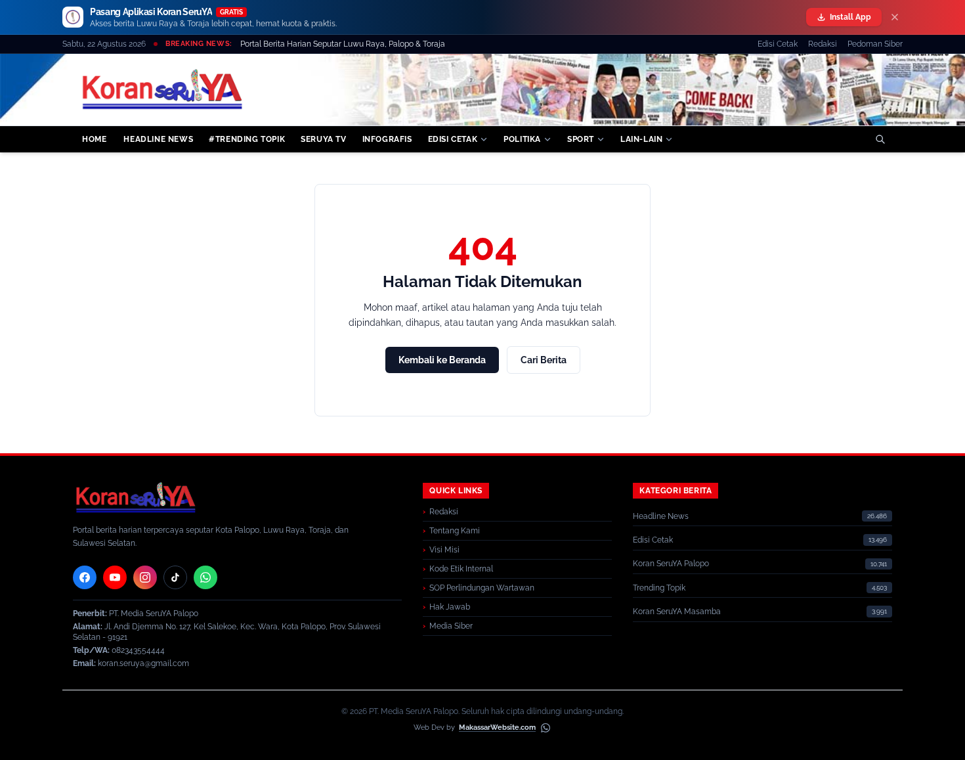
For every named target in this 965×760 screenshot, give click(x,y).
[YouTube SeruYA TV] (115, 577)
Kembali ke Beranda (442, 360)
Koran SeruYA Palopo (671, 563)
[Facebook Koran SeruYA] (84, 577)
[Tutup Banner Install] (895, 17)
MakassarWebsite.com (497, 727)
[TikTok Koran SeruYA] (175, 577)
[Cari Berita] (880, 139)
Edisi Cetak (778, 44)
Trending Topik (659, 587)
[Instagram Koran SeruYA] (145, 577)
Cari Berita (544, 360)
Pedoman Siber (875, 44)
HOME (94, 139)
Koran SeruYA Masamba (677, 611)
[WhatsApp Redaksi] (205, 577)
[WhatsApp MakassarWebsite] (545, 728)
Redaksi (822, 44)
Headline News (661, 516)
